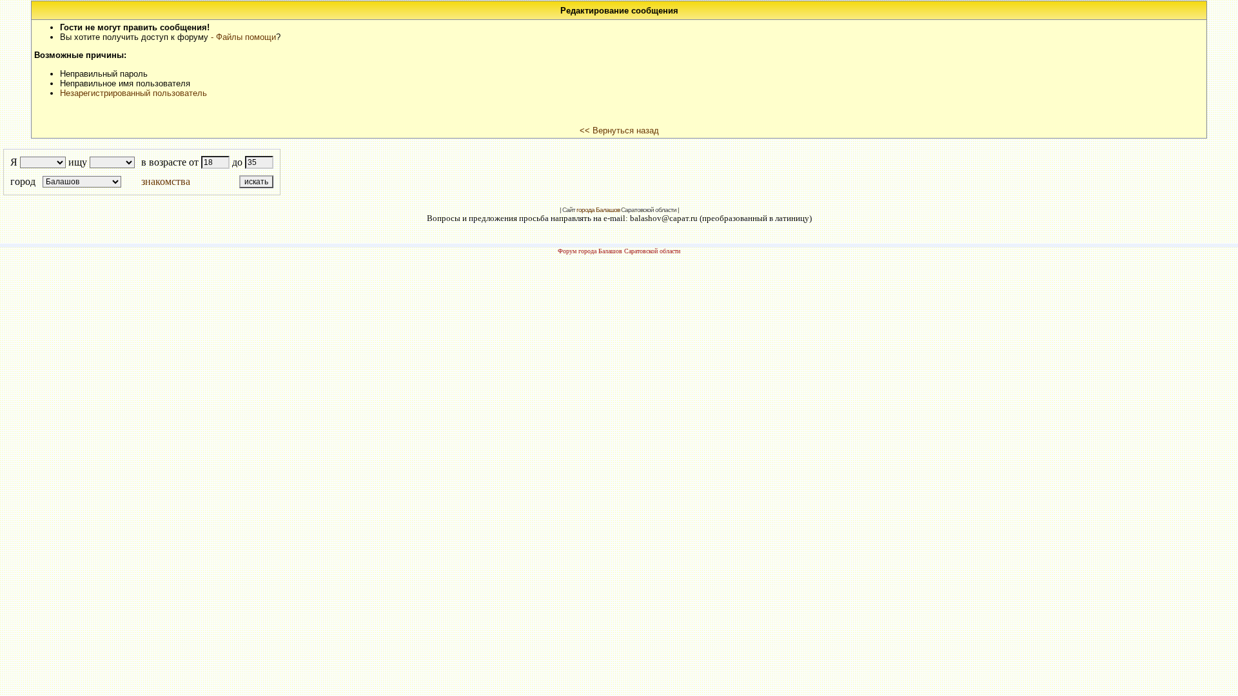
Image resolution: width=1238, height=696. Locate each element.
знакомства (165, 181)
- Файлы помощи (243, 37)
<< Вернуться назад (619, 130)
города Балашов (598, 209)
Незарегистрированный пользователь (133, 93)
